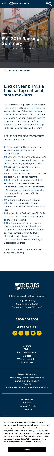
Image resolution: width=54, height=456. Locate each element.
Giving (27, 349)
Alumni (27, 345)
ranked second (34, 108)
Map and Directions (27, 352)
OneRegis (27, 409)
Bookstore (27, 399)
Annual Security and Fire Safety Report (27, 387)
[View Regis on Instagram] (14, 333)
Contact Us (27, 362)
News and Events (27, 406)
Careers (27, 355)
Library (27, 402)
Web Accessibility (27, 359)
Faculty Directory (27, 374)
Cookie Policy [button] (25, 439)
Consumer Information (27, 381)
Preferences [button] (36, 442)
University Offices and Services (27, 377)
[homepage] (15, 3)
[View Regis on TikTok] (39, 333)
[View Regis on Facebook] (27, 333)
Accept (27, 450)
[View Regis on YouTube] (33, 333)
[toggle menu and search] (49, 4)
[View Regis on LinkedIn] (20, 333)
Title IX (27, 384)
